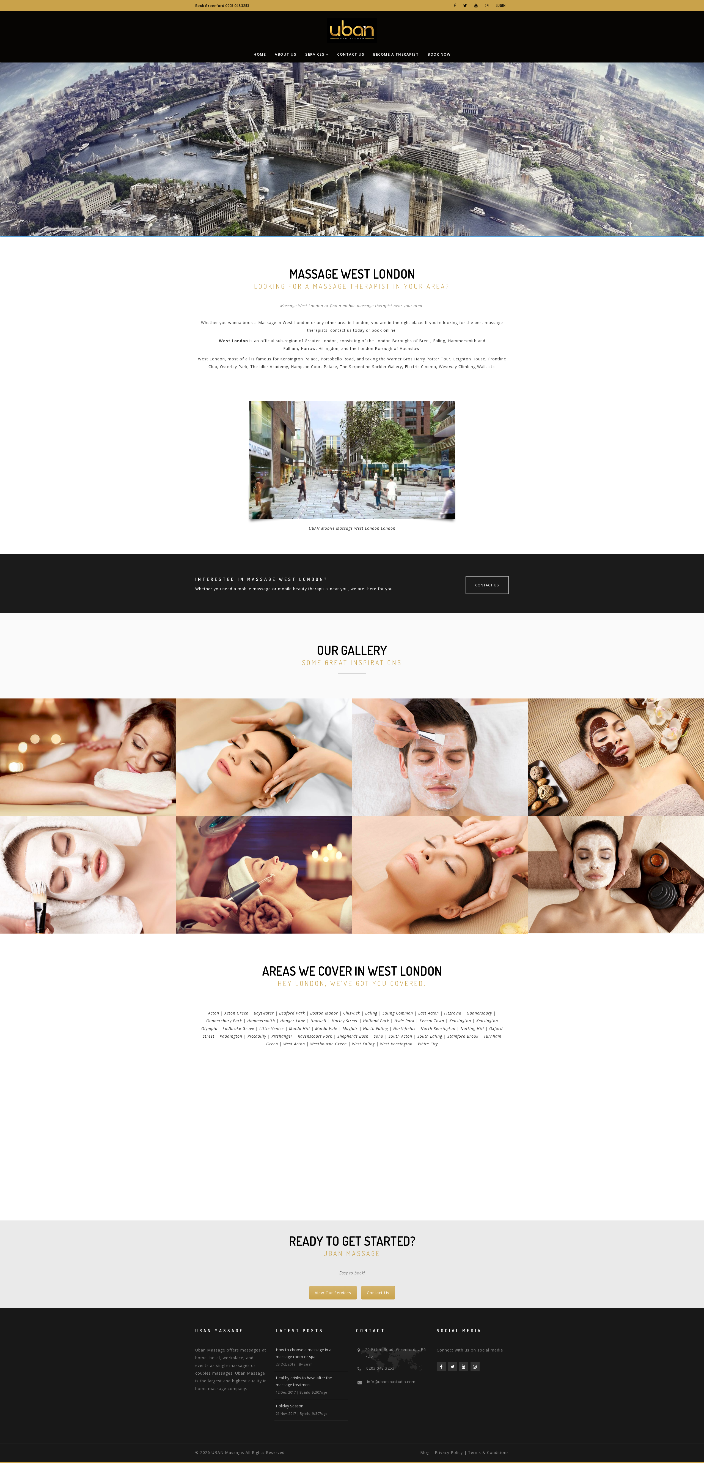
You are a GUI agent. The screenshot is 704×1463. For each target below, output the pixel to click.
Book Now (439, 54)
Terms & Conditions (488, 1452)
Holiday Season (289, 1405)
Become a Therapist (396, 54)
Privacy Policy (449, 1452)
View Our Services (333, 1292)
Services (314, 54)
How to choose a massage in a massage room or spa (303, 1353)
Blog (425, 1452)
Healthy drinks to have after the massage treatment (304, 1381)
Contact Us (350, 54)
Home (260, 54)
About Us (285, 54)
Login (501, 5)
